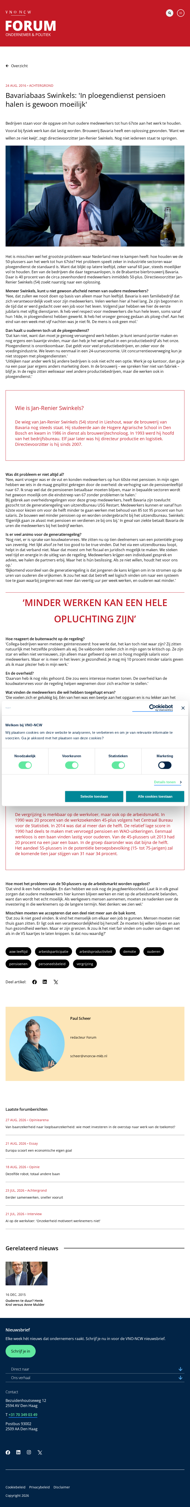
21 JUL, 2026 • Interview (24, 1214)
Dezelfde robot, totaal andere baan (33, 1174)
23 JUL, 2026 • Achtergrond (26, 1190)
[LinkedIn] (45, 982)
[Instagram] (29, 1452)
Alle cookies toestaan (155, 797)
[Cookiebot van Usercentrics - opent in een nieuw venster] (152, 708)
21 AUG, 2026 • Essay (22, 1143)
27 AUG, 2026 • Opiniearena (27, 1120)
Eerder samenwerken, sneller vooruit (34, 1197)
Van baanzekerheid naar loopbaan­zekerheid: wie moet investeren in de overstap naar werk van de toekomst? (90, 1127)
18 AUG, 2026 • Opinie (23, 1167)
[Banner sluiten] (183, 708)
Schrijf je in (20, 1351)
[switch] (71, 765)
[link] (27, 1286)
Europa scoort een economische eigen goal (39, 1150)
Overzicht (19, 65)
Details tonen (165, 782)
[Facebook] (34, 982)
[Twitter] (55, 982)
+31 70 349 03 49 (23, 1414)
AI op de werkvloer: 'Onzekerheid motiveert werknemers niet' (53, 1221)
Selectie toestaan (94, 797)
